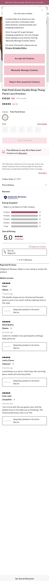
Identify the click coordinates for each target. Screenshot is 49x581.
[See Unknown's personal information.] (13, 364)
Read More (42, 173)
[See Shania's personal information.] (11, 328)
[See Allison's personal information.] (11, 290)
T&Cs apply (22, 153)
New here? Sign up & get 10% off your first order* (24, 2)
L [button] (29, 129)
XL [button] (38, 129)
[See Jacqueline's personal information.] (14, 399)
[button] (5, 117)
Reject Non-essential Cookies (24, 82)
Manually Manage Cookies (24, 70)
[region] (24, 47)
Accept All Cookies (24, 58)
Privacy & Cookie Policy (16, 48)
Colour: (5, 112)
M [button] (21, 129)
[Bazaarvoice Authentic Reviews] (15, 197)
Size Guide (42, 124)
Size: (4, 124)
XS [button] (5, 129)
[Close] (42, 10)
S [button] (13, 129)
